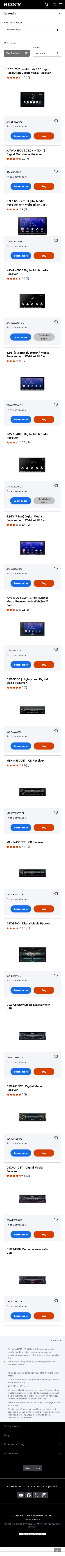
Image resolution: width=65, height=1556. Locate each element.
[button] (32, 1426)
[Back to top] (57, 1550)
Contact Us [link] (34, 1486)
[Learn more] (32, 100)
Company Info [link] (50, 1486)
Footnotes (54, 1340)
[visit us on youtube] (20, 1495)
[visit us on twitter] (36, 1495)
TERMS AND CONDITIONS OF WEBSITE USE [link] (32, 1515)
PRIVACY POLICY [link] (32, 1519)
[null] (56, 120)
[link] (28, 1468)
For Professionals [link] (16, 1486)
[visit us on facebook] (28, 1495)
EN (36, 1468)
